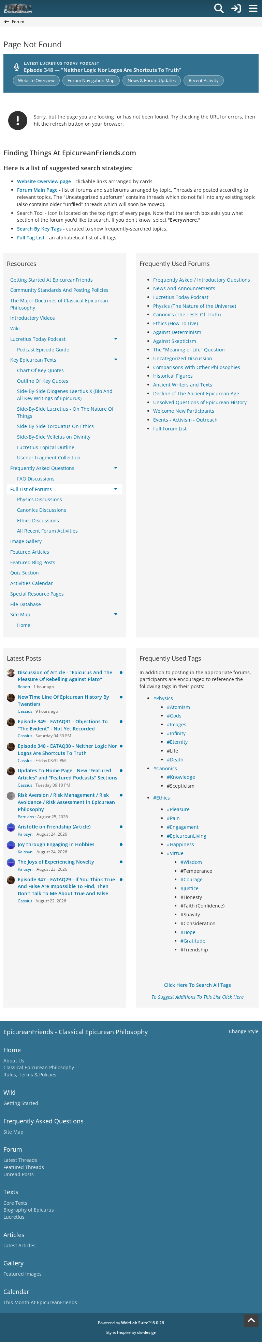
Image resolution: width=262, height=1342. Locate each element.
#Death (175, 759)
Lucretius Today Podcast (180, 297)
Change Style (244, 1031)
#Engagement (183, 827)
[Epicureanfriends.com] (18, 8)
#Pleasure (178, 809)
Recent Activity (204, 80)
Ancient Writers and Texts (182, 384)
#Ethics (161, 797)
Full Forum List (170, 428)
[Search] (219, 8)
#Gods (174, 715)
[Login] (236, 8)
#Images (176, 724)
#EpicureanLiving (186, 836)
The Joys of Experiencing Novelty (56, 861)
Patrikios (26, 817)
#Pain (173, 818)
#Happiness (180, 844)
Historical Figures (173, 376)
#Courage (191, 879)
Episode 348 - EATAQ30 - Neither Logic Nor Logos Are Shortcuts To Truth (67, 749)
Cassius (25, 711)
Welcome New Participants (183, 411)
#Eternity (177, 742)
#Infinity (176, 733)
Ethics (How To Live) (175, 323)
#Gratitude (192, 940)
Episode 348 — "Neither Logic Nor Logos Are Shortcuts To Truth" (102, 69)
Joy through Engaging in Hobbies (56, 844)
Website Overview (36, 80)
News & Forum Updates (152, 80)
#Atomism (178, 707)
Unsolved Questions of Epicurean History (200, 402)
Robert (24, 687)
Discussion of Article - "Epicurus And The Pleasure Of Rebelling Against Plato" (65, 676)
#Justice (189, 888)
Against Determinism (177, 332)
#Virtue (175, 853)
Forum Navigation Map (91, 80)
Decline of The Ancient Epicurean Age (196, 393)
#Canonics (165, 768)
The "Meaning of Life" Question (189, 349)
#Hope (187, 932)
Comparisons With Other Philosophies (196, 367)
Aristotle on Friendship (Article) (54, 826)
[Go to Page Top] (251, 1320)
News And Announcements (184, 288)
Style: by (131, 1332)
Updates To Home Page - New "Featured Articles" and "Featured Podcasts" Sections (67, 774)
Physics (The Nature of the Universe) (194, 306)
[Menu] (253, 8)
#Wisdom (191, 862)
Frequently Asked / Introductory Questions (201, 280)
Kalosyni (25, 834)
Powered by (131, 1323)
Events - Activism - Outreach (185, 419)
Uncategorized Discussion (182, 358)
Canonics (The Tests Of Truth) (187, 314)
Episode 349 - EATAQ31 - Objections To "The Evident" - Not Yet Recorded (63, 725)
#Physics (163, 698)
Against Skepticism (174, 341)
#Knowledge (181, 777)
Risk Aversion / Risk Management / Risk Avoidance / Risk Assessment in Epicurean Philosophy (66, 802)
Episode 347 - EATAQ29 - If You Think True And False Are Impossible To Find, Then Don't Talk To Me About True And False (66, 886)
